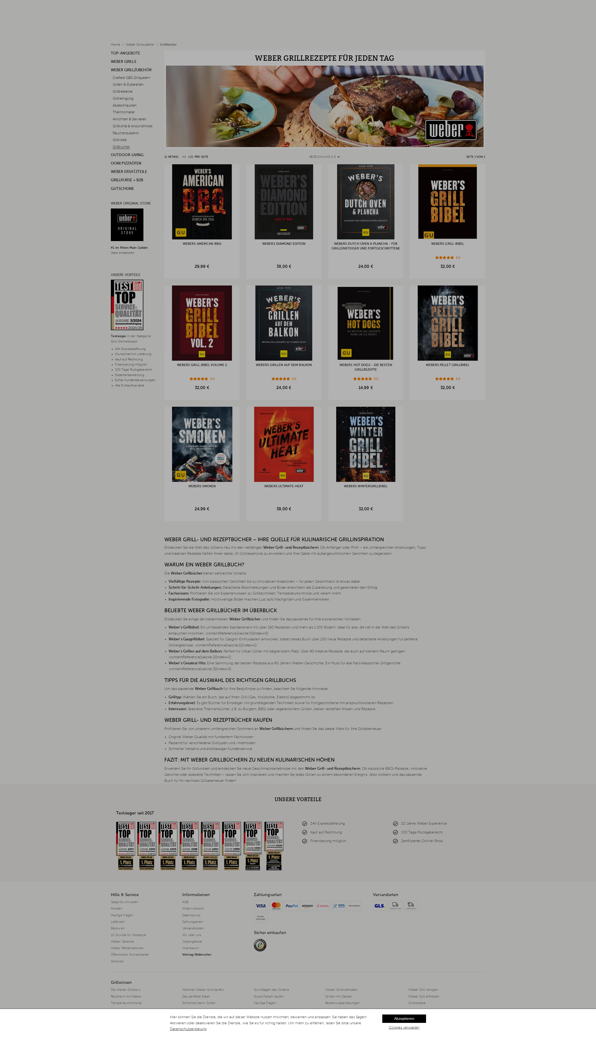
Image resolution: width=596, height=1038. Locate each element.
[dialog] (298, 1023)
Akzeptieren (404, 1019)
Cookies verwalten (404, 1028)
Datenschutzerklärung (188, 1029)
